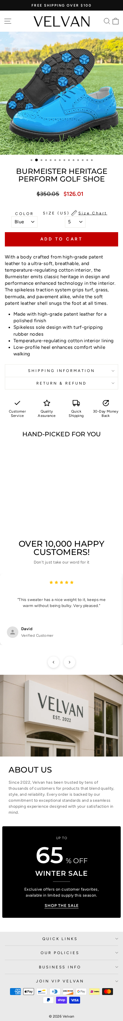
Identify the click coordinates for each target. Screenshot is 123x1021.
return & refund (61, 383)
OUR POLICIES (60, 952)
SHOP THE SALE (62, 905)
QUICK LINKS (60, 938)
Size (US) (75, 213)
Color (24, 213)
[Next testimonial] (69, 662)
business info (60, 967)
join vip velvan (60, 981)
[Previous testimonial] (53, 662)
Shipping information (61, 370)
